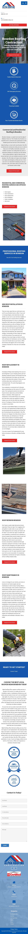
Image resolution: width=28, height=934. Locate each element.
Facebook (12, 868)
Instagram (15, 868)
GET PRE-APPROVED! (14, 25)
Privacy (12, 929)
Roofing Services (14, 914)
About (11, 922)
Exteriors (12, 916)
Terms (16, 929)
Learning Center (13, 918)
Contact (12, 924)
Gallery (11, 920)
